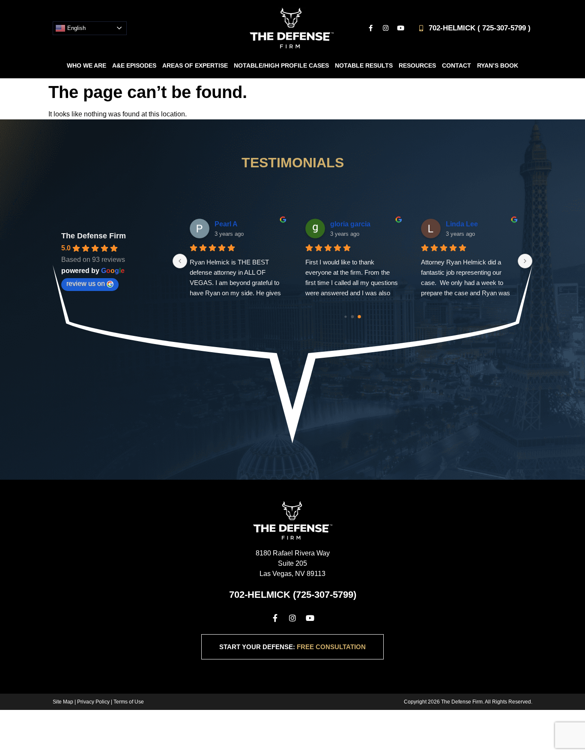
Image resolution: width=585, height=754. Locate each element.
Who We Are (86, 65)
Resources (417, 65)
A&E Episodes (134, 65)
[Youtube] (400, 28)
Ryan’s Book (497, 65)
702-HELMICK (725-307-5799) (292, 594)
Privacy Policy (93, 702)
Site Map (63, 702)
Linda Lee (462, 224)
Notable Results (364, 65)
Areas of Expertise (195, 65)
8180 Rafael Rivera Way (293, 553)
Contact (456, 65)
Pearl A (226, 224)
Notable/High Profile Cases (281, 65)
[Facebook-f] (370, 28)
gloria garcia (350, 224)
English (76, 27)
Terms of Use (128, 702)
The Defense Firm (93, 236)
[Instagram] (385, 28)
